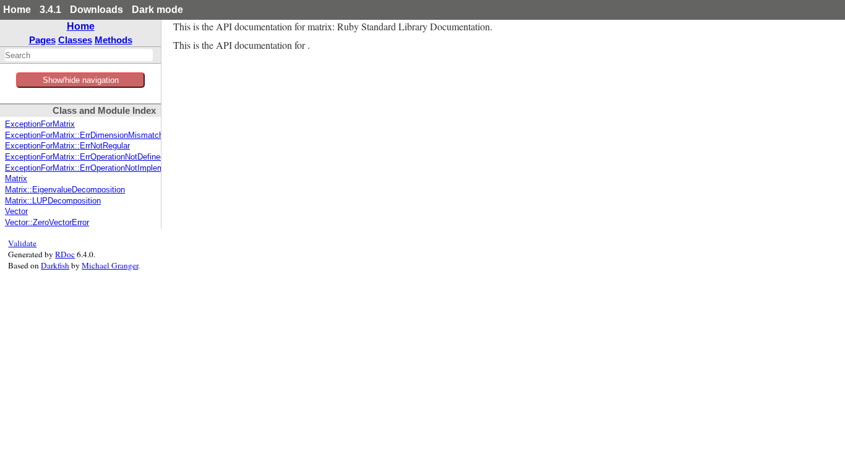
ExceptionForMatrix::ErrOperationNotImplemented (94, 168)
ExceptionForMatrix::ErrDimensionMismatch (84, 135)
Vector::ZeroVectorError (47, 222)
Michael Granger (110, 265)
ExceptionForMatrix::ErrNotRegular (67, 146)
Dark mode (157, 9)
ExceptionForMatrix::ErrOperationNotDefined (85, 157)
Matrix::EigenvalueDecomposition (65, 190)
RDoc (65, 254)
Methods (113, 40)
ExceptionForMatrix (40, 124)
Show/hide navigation (81, 80)
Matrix (16, 178)
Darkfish (55, 265)
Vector (16, 211)
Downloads (96, 9)
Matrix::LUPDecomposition (53, 201)
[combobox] (79, 55)
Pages (42, 40)
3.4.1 (50, 9)
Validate (22, 243)
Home (17, 9)
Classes (75, 40)
